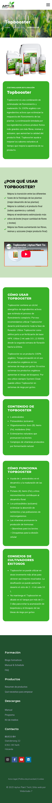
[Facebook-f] (14, 759)
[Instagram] (7, 759)
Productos (18, 27)
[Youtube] (21, 759)
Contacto (12, 729)
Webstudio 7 (26, 791)
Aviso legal (12, 779)
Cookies (40, 779)
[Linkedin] (28, 759)
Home (7, 27)
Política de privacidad (27, 779)
